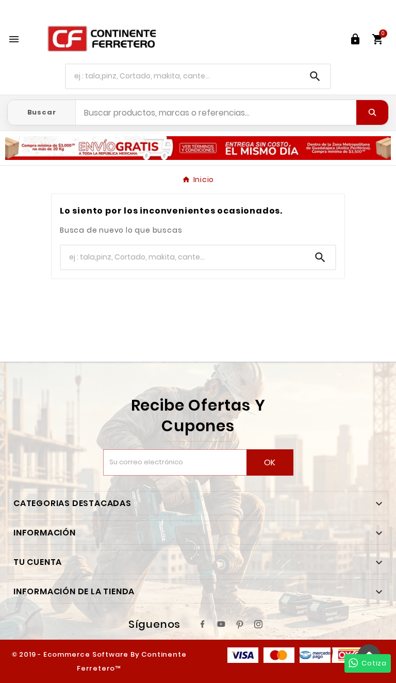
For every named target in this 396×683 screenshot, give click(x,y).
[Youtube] (221, 624)
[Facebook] (202, 624)
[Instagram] (258, 624)
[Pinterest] (240, 624)
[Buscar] (372, 112)
